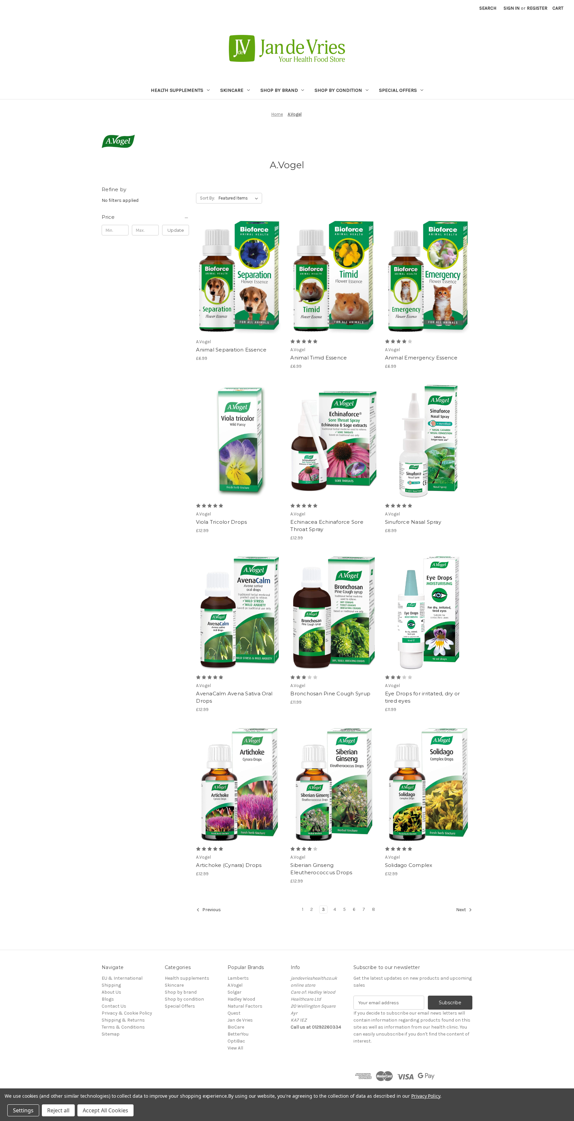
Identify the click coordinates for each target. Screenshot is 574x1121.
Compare (237, 264)
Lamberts (238, 978)
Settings (23, 1110)
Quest (234, 1013)
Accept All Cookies (105, 1110)
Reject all (58, 1110)
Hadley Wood (241, 999)
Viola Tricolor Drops (221, 522)
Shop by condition (338, 90)
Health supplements (177, 90)
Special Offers (398, 90)
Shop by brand (279, 90)
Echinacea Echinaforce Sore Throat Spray (326, 526)
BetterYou (238, 1034)
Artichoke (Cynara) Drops (228, 865)
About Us (111, 992)
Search (487, 8)
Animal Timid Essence (318, 357)
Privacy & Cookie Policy (127, 1013)
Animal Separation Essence (231, 350)
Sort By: (207, 198)
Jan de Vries (240, 1020)
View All (235, 1048)
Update (175, 230)
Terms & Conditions (123, 1027)
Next (461, 910)
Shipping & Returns (123, 1020)
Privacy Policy (425, 1096)
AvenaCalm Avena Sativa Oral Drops (234, 697)
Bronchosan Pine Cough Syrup (330, 693)
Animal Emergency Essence (421, 357)
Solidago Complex (408, 865)
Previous (211, 910)
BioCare (236, 1027)
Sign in (512, 8)
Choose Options (239, 447)
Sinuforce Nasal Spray (413, 522)
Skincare (231, 90)
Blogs (108, 999)
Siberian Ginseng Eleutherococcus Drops (321, 869)
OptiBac (236, 1041)
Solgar (234, 992)
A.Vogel (235, 985)
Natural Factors (245, 1006)
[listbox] (240, 198)
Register (537, 8)
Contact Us (114, 1006)
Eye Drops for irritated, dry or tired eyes (422, 697)
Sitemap (111, 1034)
